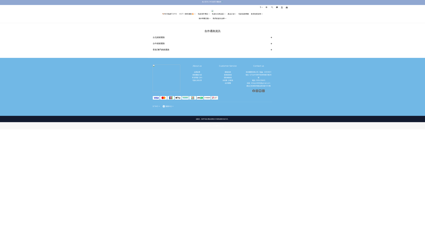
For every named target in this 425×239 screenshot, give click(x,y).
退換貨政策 (228, 75)
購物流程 (228, 72)
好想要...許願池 (228, 80)
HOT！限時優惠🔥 (186, 14)
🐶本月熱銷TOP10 (169, 14)
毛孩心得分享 (197, 80)
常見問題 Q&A (197, 78)
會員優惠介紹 (197, 75)
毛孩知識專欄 (243, 14)
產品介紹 (231, 14)
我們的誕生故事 (219, 18)
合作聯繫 (228, 83)
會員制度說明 (256, 14)
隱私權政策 (228, 78)
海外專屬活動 (204, 18)
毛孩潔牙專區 (203, 14)
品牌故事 (197, 72)
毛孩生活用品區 (218, 14)
